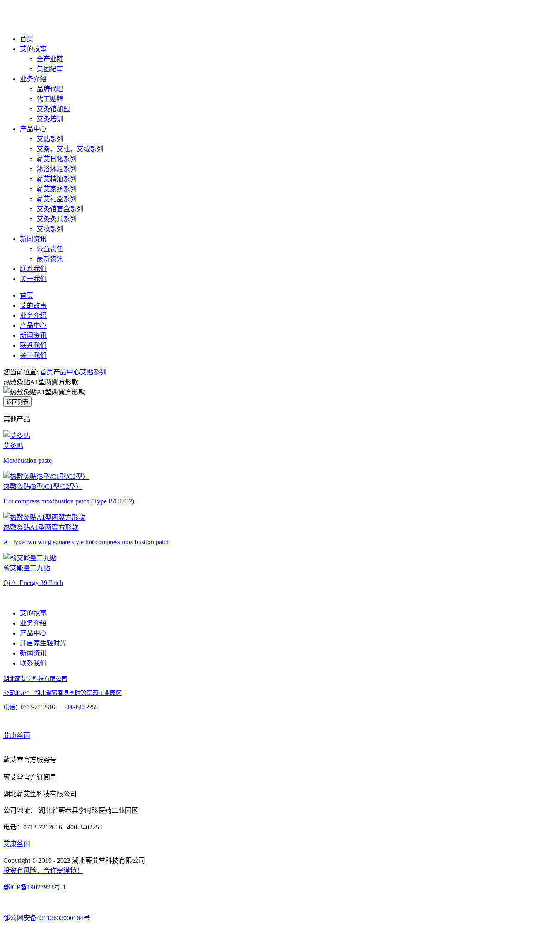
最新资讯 (50, 258)
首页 (26, 38)
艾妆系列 (50, 228)
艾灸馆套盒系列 (60, 208)
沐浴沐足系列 (57, 168)
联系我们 (33, 268)
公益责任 (50, 248)
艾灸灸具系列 (57, 218)
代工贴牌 (50, 98)
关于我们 (33, 278)
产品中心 (33, 128)
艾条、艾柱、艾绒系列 (70, 148)
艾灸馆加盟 (53, 108)
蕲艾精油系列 (57, 178)
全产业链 (50, 58)
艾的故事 (33, 48)
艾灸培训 (50, 118)
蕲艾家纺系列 (57, 188)
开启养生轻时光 (43, 643)
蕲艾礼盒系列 (57, 198)
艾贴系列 (50, 138)
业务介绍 (33, 78)
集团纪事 (50, 68)
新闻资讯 (33, 238)
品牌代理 (50, 88)
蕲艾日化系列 (57, 158)
